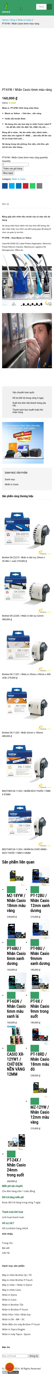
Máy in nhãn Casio (11, 1289)
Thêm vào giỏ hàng (12, 168)
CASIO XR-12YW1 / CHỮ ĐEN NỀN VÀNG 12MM (16, 1064)
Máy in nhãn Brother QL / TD (17, 1275)
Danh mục (10, 479)
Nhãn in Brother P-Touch (15, 1309)
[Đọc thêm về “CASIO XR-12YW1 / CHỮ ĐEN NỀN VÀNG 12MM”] (11, 1048)
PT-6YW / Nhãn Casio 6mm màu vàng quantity (25, 157)
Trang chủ (7, 1243)
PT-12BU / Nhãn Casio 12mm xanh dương (40, 903)
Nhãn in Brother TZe (12, 1304)
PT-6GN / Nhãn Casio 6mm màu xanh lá (16, 1009)
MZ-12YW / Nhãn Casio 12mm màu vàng (39, 1115)
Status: (5, 103)
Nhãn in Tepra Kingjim (13, 1329)
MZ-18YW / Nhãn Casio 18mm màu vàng (16, 903)
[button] (11, 889)
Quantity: (6, 161)
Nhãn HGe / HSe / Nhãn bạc (16, 1314)
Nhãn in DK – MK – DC (13, 1319)
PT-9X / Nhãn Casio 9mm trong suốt (39, 1009)
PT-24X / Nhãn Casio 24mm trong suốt (16, 1167)
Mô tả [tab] (5, 204)
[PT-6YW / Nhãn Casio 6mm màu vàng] (5, 186)
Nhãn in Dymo (9, 1294)
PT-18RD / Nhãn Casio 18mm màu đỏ (39, 1062)
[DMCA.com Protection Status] (27, 1372)
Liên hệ (6, 1252)
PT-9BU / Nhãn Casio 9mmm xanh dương (40, 956)
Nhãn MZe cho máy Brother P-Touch (21, 1324)
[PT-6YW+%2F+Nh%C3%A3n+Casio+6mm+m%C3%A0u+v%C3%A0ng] (12, 186)
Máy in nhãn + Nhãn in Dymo (17, 1284)
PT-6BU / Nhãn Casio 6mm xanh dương (16, 956)
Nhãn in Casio (19, 179)
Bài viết (6, 1248)
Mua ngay (8, 173)
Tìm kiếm (49, 7)
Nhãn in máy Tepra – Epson (16, 1334)
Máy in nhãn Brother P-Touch (17, 1280)
